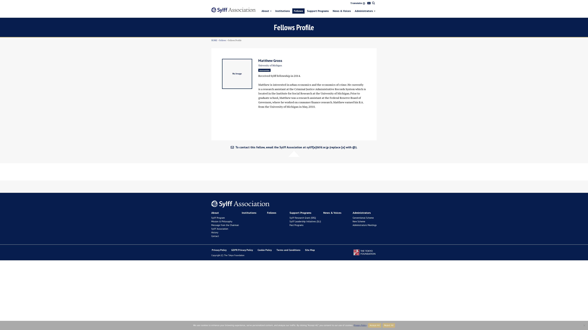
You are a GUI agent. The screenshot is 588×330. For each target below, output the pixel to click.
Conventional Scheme (363, 217)
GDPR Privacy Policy (242, 249)
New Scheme (359, 221)
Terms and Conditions (288, 249)
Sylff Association (219, 228)
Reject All (389, 325)
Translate (356, 3)
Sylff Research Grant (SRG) (303, 217)
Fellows (222, 40)
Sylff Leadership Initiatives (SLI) (305, 221)
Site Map (310, 249)
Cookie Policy (265, 249)
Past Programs (296, 225)
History (214, 232)
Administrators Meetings (365, 225)
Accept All (375, 325)
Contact (215, 236)
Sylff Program (218, 217)
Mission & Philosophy (221, 221)
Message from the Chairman (225, 225)
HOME (214, 40)
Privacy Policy (219, 249)
